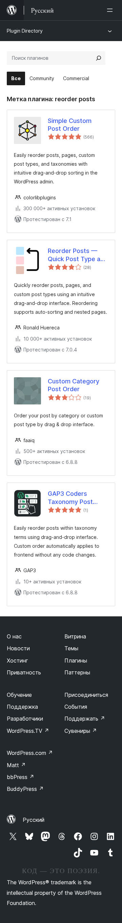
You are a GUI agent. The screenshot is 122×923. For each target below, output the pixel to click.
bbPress (20, 777)
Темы (71, 648)
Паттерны (77, 672)
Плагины (75, 660)
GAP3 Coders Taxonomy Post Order (70, 498)
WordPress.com (30, 752)
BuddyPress (25, 788)
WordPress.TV (28, 730)
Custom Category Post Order (73, 385)
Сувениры (80, 730)
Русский (33, 819)
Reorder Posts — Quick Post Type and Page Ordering (77, 255)
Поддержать (84, 718)
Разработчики (25, 718)
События (75, 706)
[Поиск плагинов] (98, 58)
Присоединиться (86, 694)
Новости (18, 648)
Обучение (19, 694)
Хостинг (17, 660)
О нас (14, 636)
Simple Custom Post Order (70, 124)
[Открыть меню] (111, 10)
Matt (16, 765)
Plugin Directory (25, 31)
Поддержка (22, 706)
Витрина (75, 636)
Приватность (24, 672)
